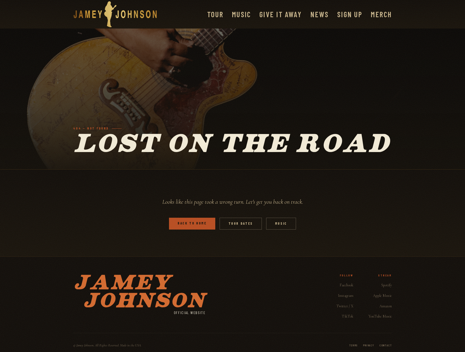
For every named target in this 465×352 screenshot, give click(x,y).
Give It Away (280, 14)
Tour (215, 14)
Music (241, 14)
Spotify (386, 285)
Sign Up (349, 14)
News (319, 14)
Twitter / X (344, 306)
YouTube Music (380, 316)
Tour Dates (240, 223)
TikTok (347, 316)
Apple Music (382, 295)
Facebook (346, 285)
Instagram (345, 295)
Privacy (368, 345)
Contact (385, 345)
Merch (381, 14)
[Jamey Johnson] (115, 14)
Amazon (385, 306)
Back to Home (192, 223)
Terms (353, 345)
